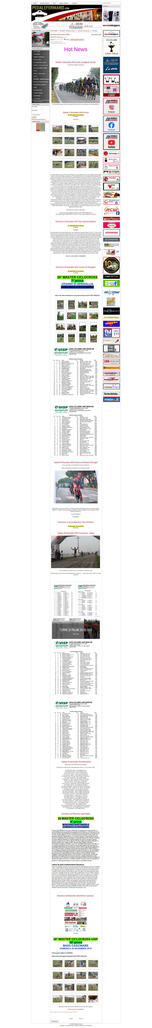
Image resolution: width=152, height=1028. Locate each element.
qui (71, 209)
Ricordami (37, 114)
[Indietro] (54, 1021)
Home (35, 3)
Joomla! (61, 1025)
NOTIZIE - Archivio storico (41, 79)
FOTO (35, 70)
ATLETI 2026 (37, 59)
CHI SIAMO (37, 54)
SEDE (35, 87)
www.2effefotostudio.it (89, 214)
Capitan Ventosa (64, 3)
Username (34, 106)
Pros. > (81, 1018)
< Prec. (71, 1018)
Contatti (74, 3)
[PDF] (93, 34)
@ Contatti (37, 98)
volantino (76, 119)
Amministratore (38, 101)
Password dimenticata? (39, 119)
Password (34, 110)
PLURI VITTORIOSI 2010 (41, 82)
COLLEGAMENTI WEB (40, 68)
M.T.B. (35, 76)
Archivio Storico (45, 3)
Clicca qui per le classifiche (76, 1009)
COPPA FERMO (38, 93)
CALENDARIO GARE (40, 62)
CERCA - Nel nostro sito (41, 65)
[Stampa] (95, 34)
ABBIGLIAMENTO (39, 57)
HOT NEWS (37, 51)
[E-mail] (99, 34)
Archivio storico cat (83, 30)
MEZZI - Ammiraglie (39, 73)
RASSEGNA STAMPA (40, 84)
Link (54, 3)
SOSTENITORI (38, 90)
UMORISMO (37, 95)
